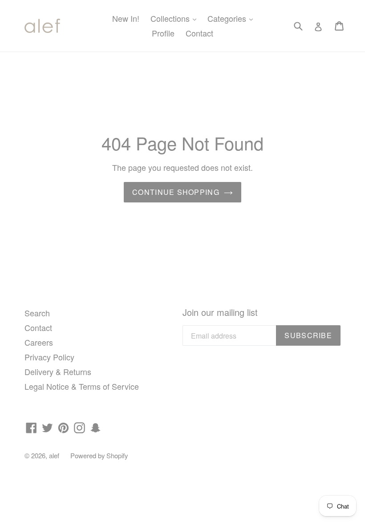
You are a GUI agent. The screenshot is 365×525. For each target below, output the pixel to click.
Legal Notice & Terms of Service (81, 386)
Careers (38, 342)
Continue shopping (175, 192)
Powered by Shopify (99, 455)
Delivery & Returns (57, 371)
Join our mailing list (220, 312)
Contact (199, 33)
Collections (175, 18)
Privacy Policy (49, 357)
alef (54, 455)
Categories (232, 18)
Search (37, 313)
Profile (163, 33)
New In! (125, 18)
